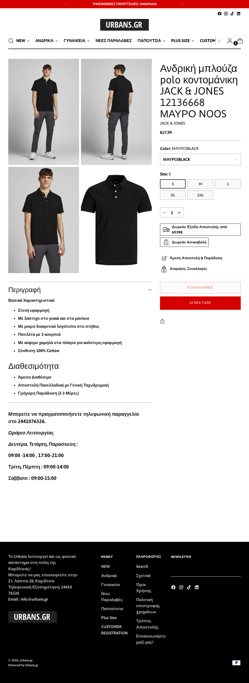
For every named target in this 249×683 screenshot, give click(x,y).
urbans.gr (26, 660)
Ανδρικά (109, 575)
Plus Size (109, 617)
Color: (179, 148)
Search (142, 566)
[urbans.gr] (124, 25)
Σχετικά (143, 575)
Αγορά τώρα (200, 303)
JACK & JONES (172, 123)
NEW (105, 566)
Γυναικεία (110, 584)
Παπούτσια (112, 608)
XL (173, 195)
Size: (165, 174)
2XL (200, 195)
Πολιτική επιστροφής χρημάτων (148, 605)
